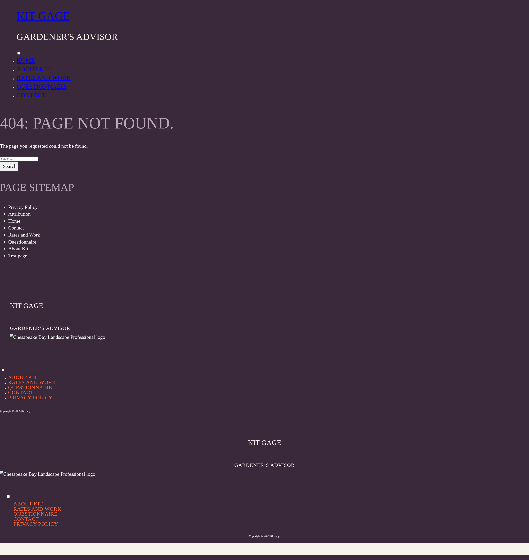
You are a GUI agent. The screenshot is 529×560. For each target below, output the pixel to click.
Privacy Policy (23, 207)
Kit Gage (43, 16)
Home (26, 60)
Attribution (19, 214)
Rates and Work (44, 77)
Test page (17, 255)
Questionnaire (42, 86)
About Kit (33, 69)
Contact (31, 95)
